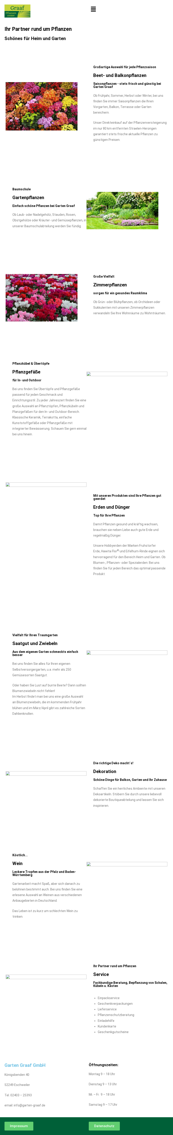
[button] (128, 9)
